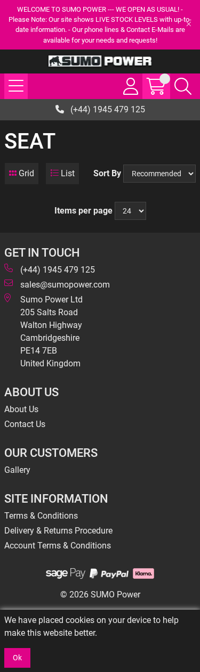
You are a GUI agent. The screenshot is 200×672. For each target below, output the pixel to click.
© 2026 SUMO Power (100, 594)
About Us (21, 409)
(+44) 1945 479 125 (106, 109)
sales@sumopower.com (65, 285)
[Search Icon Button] (183, 86)
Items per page (83, 211)
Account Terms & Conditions (57, 545)
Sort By (107, 173)
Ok (17, 657)
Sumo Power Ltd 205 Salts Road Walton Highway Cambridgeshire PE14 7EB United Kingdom (51, 331)
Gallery (17, 470)
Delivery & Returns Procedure (58, 531)
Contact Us (24, 424)
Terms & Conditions (41, 516)
